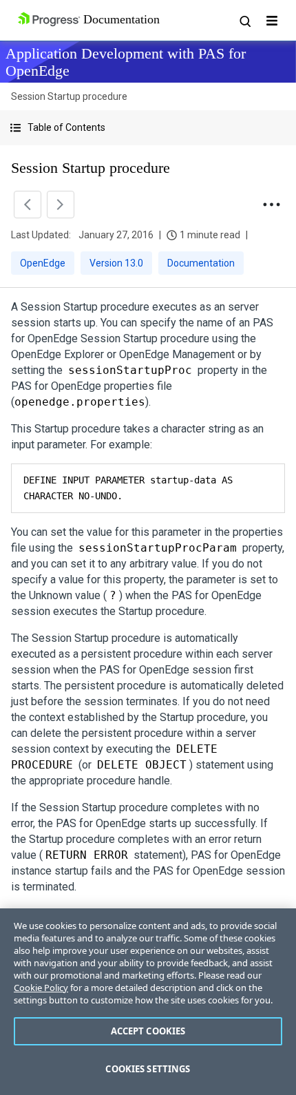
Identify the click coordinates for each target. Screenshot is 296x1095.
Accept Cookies (148, 1031)
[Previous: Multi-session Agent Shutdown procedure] (27, 204)
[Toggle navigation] (272, 21)
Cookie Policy (41, 987)
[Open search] (244, 21)
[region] (148, 1001)
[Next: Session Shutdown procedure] (60, 204)
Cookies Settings (147, 1069)
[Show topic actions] (271, 204)
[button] (148, 127)
